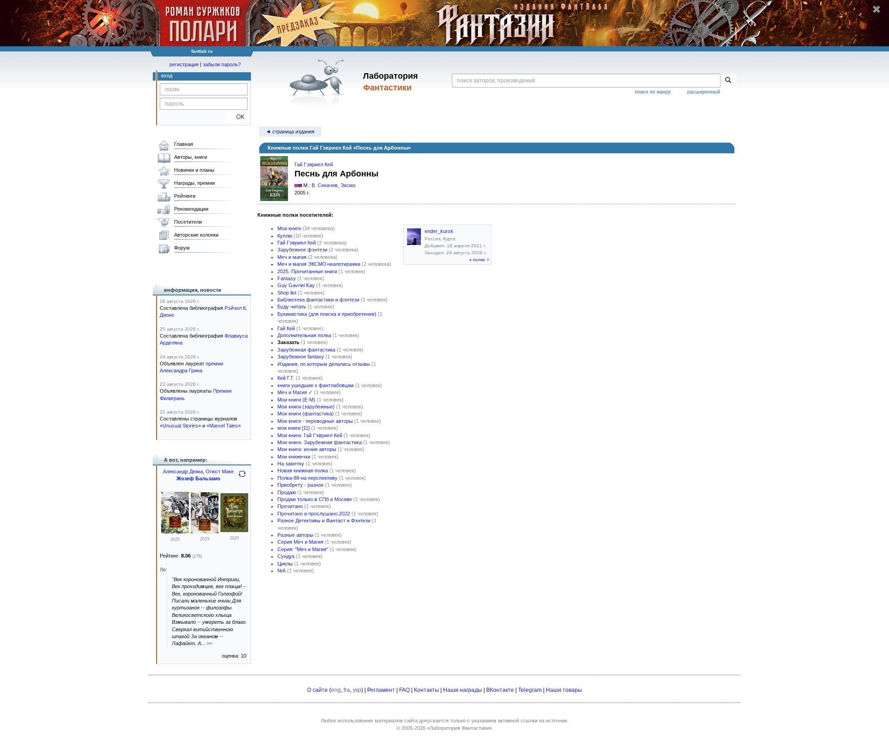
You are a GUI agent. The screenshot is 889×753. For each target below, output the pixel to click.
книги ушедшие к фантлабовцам (315, 385)
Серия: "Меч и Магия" (302, 549)
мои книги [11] (293, 428)
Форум (182, 248)
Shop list (286, 292)
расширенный (703, 91)
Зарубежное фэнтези (302, 249)
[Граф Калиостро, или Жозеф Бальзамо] (234, 530)
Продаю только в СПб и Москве (314, 499)
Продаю (286, 492)
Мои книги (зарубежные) (306, 406)
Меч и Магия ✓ (295, 392)
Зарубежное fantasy (300, 356)
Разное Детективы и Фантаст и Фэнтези (323, 520)
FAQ (404, 690)
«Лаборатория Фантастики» (459, 728)
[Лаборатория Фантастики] (318, 82)
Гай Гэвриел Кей (313, 164)
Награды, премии (194, 183)
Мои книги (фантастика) (305, 413)
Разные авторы (295, 535)
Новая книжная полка (302, 470)
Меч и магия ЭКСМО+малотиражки (318, 264)
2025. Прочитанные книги (307, 271)
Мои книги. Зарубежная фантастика (319, 442)
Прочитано (290, 506)
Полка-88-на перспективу (307, 478)
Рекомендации (191, 209)
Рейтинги (184, 196)
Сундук (285, 556)
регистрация (184, 64)
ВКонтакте (500, 690)
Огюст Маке (220, 471)
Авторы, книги (190, 157)
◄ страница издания (290, 131)
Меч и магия (292, 257)
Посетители (188, 222)
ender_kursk (439, 231)
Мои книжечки (293, 456)
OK (237, 116)
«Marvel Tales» (224, 425)
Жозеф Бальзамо (198, 478)
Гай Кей (286, 328)
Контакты (426, 690)
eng (336, 690)
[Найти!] (728, 81)
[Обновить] (242, 477)
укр (357, 690)
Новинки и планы (194, 170)
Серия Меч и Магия (300, 542)
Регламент (381, 690)
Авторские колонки (196, 235)
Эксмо (348, 185)
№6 (281, 570)
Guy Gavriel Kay (296, 285)
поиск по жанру (653, 91)
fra (347, 690)
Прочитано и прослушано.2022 (313, 513)
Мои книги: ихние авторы (306, 449)
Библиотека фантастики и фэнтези (318, 299)
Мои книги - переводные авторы (315, 421)
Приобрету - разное (300, 485)
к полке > (479, 259)
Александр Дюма (183, 471)
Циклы (285, 563)
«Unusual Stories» (180, 425)
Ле (163, 569)
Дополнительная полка (304, 335)
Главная (183, 144)
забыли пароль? (222, 64)
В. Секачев (325, 185)
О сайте (317, 690)
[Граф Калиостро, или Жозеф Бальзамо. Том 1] (205, 531)
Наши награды (462, 690)
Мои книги (289, 228)
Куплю (284, 235)
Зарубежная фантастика (306, 349)
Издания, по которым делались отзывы (323, 364)
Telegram (530, 690)
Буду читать (291, 306)
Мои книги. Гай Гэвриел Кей (309, 435)
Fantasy (286, 278)
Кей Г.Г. (285, 378)
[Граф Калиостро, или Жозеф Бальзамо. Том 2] (175, 531)
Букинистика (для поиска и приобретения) (326, 314)
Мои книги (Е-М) (296, 399)
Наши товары (564, 690)
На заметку (290, 463)
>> (209, 643)
